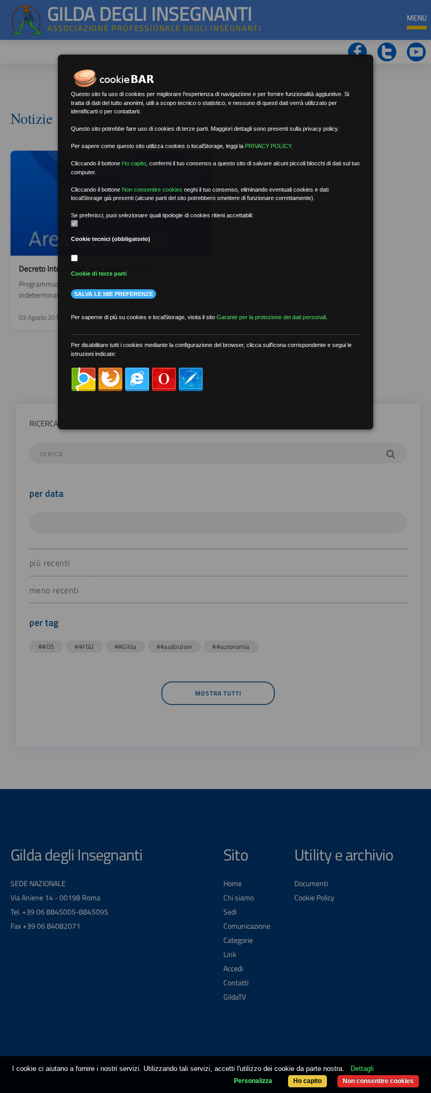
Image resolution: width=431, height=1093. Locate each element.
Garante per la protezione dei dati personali (271, 317)
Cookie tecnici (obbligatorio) (110, 239)
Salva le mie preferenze (113, 294)
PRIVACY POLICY (268, 146)
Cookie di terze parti (99, 273)
